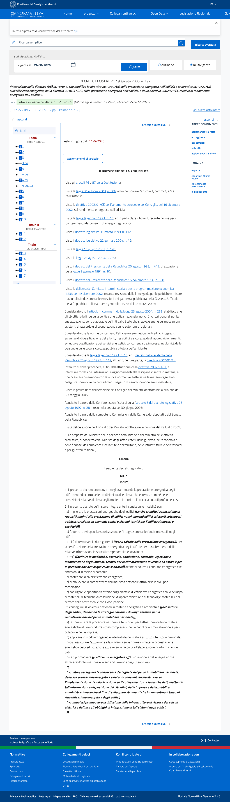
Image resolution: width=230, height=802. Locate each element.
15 (24, 264)
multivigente (201, 64)
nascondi (21, 119)
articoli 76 (82, 182)
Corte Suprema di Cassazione (184, 761)
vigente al (25, 65)
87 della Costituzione (106, 182)
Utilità (66, 785)
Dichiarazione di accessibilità (97, 796)
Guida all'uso (16, 771)
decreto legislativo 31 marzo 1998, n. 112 (103, 231)
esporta (196, 170)
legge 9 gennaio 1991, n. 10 (94, 218)
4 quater (27, 185)
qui (75, 31)
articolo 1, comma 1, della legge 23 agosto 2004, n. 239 (125, 311)
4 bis (25, 174)
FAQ (75, 796)
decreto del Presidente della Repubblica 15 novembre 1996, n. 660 (119, 280)
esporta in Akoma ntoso (201, 177)
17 (24, 275)
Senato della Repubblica (128, 771)
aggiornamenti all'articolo (82, 158)
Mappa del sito (62, 796)
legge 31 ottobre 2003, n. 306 (96, 191)
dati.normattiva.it (126, 796)
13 (24, 253)
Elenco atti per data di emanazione (80, 766)
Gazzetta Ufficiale (72, 771)
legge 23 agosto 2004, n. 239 (95, 257)
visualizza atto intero (206, 110)
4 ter (25, 180)
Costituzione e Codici (73, 761)
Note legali (45, 796)
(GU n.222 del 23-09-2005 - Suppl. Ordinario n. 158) (45, 110)
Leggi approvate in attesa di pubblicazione (84, 781)
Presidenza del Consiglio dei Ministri (134, 761)
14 (24, 258)
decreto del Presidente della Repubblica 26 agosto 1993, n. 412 (117, 266)
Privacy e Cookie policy (23, 796)
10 (24, 219)
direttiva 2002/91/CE (161, 360)
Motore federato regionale (76, 776)
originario (167, 64)
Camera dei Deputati (126, 766)
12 (24, 239)
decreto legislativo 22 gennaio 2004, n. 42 (103, 240)
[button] (73, 64)
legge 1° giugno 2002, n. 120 (95, 249)
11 (24, 233)
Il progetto (15, 766)
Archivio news (17, 761)
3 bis (25, 163)
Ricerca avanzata (205, 44)
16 (24, 269)
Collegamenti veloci (20, 776)
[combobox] (97, 42)
